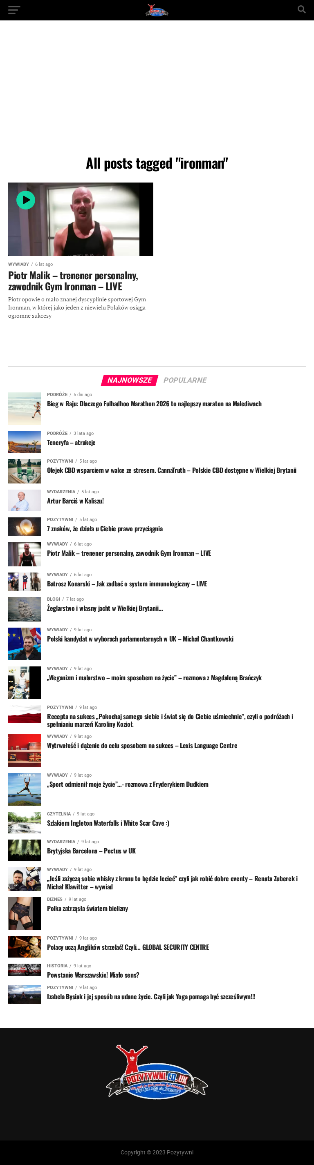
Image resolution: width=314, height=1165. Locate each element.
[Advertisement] (157, 90)
